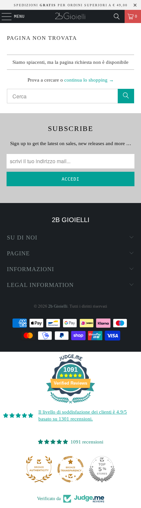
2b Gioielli (58, 306)
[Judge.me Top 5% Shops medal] (102, 469)
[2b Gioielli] (70, 16)
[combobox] (70, 96)
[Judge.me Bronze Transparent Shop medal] (70, 469)
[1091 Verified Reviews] (70, 404)
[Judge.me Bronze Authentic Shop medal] (39, 469)
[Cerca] (117, 16)
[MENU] (3, 16)
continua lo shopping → (89, 80)
